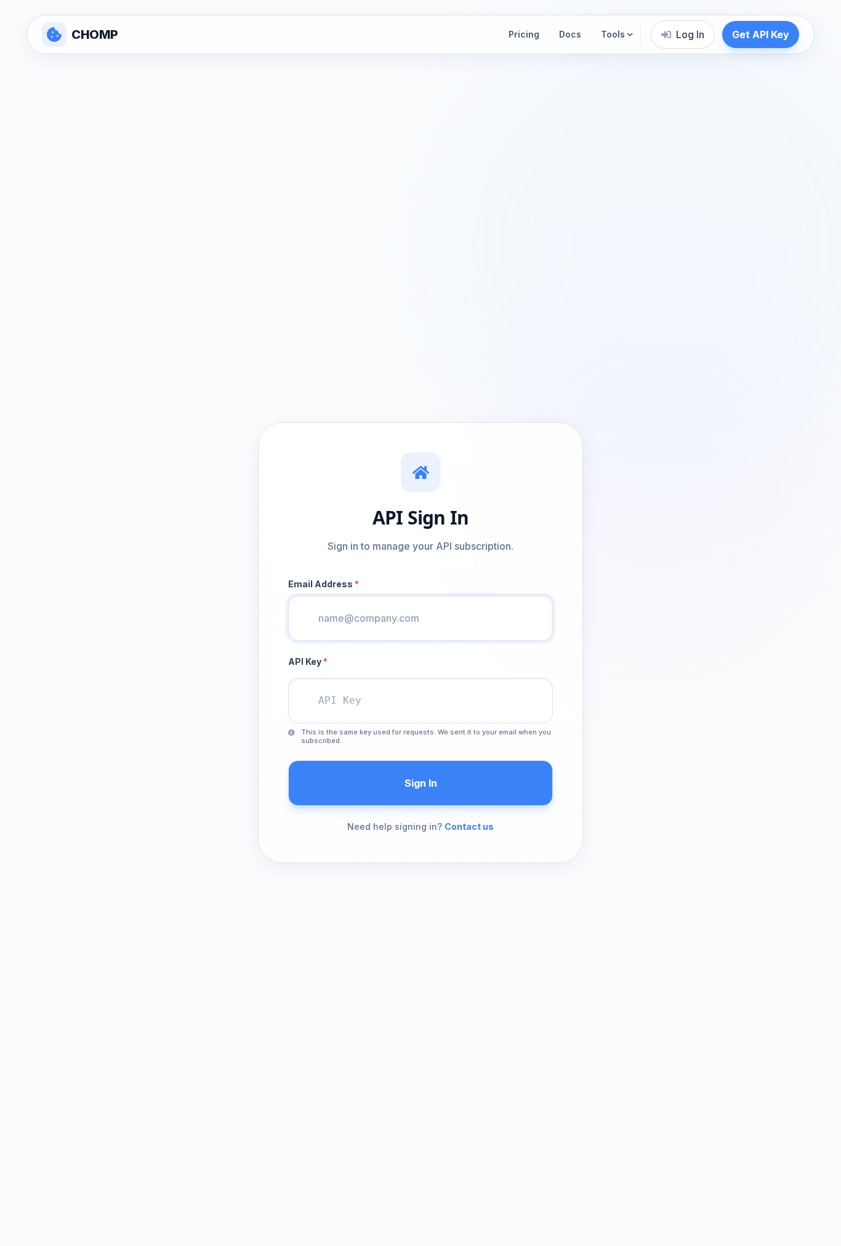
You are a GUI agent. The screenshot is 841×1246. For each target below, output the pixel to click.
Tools (613, 34)
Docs (570, 34)
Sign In (420, 783)
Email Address (323, 584)
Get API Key (760, 34)
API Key (308, 661)
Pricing (524, 34)
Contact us (469, 826)
